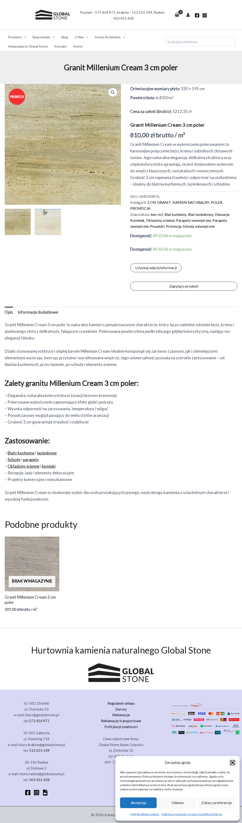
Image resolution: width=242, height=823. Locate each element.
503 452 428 (123, 18)
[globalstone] (197, 15)
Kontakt (60, 46)
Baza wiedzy (41, 37)
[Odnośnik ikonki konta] (188, 15)
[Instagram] (204, 15)
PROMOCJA (140, 208)
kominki (49, 466)
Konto (78, 46)
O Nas (79, 37)
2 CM (151, 202)
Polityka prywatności (121, 727)
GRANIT (164, 202)
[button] (232, 762)
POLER (216, 202)
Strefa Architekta (108, 37)
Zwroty (121, 709)
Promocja (174, 226)
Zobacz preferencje (216, 803)
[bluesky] (45, 793)
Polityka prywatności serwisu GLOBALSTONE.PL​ (192, 814)
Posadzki (157, 226)
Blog (64, 37)
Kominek (137, 220)
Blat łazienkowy (201, 214)
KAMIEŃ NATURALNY (191, 202)
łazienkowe (47, 452)
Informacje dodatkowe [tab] (38, 312)
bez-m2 (157, 214)
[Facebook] (28, 793)
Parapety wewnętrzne (193, 220)
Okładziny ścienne (160, 220)
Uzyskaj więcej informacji (156, 267)
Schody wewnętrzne (199, 226)
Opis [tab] (9, 312)
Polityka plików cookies (144, 814)
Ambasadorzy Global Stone (28, 46)
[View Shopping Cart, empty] (177, 15)
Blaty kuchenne (21, 452)
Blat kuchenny (175, 214)
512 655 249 (142, 12)
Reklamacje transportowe (121, 721)
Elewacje (222, 214)
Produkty (15, 37)
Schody (14, 459)
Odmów (178, 803)
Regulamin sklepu (121, 703)
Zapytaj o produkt (184, 286)
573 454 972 (105, 12)
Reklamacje (121, 715)
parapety (31, 459)
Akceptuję (138, 803)
